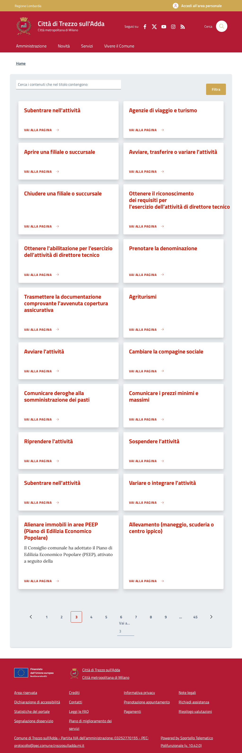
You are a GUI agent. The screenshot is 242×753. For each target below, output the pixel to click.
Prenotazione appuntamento (147, 702)
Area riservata (25, 692)
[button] (197, 5)
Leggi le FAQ (79, 711)
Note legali (187, 692)
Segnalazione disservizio (33, 721)
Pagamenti (132, 711)
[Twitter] (152, 26)
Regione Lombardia (28, 5)
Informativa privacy (139, 692)
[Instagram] (171, 26)
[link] (42, 129)
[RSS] (181, 26)
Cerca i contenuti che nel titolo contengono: (53, 84)
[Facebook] (143, 26)
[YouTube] (162, 26)
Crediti (74, 692)
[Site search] (221, 26)
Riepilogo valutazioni (195, 711)
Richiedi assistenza (194, 702)
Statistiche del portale (32, 711)
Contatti (75, 702)
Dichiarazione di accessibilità (37, 702)
